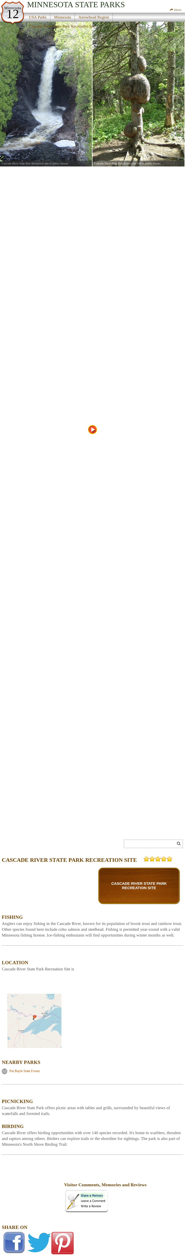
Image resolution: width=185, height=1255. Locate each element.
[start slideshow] (92, 429)
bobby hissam (60, 163)
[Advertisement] (42, 845)
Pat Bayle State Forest (24, 1071)
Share (177, 9)
